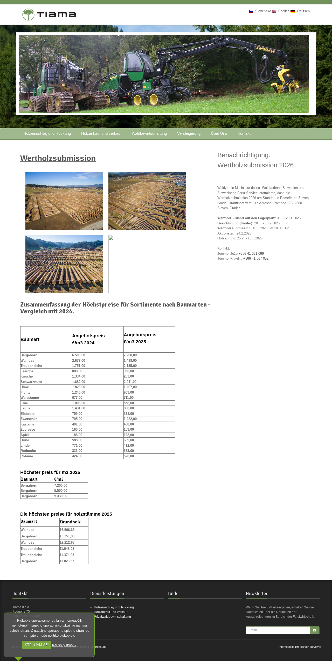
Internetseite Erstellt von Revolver (300, 646)
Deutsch (302, 11)
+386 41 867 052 (255, 258)
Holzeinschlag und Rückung (47, 133)
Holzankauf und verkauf (101, 133)
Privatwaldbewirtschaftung (112, 617)
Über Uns (219, 133)
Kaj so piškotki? (64, 645)
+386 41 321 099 (251, 253)
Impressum (98, 646)
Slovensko (262, 11)
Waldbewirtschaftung (149, 133)
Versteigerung (188, 133)
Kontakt (244, 133)
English (282, 11)
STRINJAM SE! (37, 645)
